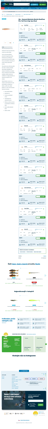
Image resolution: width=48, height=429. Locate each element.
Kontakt (45, 0)
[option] (6, 43)
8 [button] (26, 295)
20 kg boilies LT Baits (12, 11)
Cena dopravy (14, 385)
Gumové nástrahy (18, 14)
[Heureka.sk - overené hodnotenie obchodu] (5, 334)
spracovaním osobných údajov (32, 406)
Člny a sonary (41, 8)
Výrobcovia (13, 378)
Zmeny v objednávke (15, 388)
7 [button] (25, 295)
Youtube (41, 378)
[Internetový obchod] (7, 4)
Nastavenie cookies (15, 384)
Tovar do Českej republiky (24, 420)
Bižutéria (25, 8)
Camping (16, 8)
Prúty (11, 8)
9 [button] (27, 295)
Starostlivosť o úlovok (38, 8)
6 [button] (24, 295)
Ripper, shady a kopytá (27, 14)
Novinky (6, 8)
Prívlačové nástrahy (22, 8)
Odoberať (41, 404)
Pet (46, 8)
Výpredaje (2, 8)
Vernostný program (38, 0)
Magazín (33, 0)
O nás (42, 0)
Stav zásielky (29, 0)
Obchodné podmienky (15, 386)
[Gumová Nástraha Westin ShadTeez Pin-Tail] (5, 42)
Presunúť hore (25, 370)
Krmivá (19, 8)
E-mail (29, 400)
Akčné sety (8, 8)
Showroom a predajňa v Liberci (7, 0)
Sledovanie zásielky (15, 381)
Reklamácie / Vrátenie (24, 0)
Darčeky (44, 8)
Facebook (34, 378)
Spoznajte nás (4, 322)
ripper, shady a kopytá (20, 264)
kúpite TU (31, 11)
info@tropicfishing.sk (34, 383)
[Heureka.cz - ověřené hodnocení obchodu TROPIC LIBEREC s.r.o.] (39, 413)
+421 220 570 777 (33, 382)
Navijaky (13, 8)
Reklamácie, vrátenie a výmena (16, 379)
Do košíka (43, 33)
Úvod (2, 14)
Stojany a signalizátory (30, 8)
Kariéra (13, 382)
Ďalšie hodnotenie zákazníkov (31, 334)
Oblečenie (33, 8)
